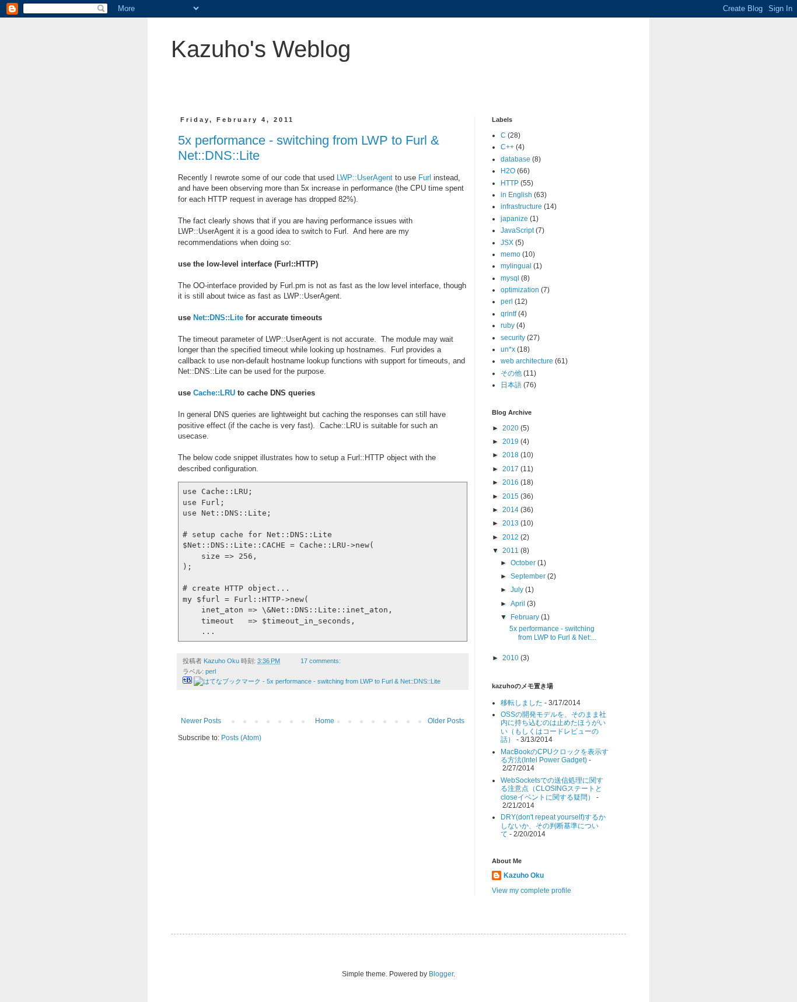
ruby (508, 325)
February (526, 617)
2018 (511, 455)
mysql (510, 278)
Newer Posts (201, 721)
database (515, 159)
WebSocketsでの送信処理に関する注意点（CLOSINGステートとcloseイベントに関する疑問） (552, 788)
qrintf (508, 314)
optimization (520, 290)
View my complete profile (531, 891)
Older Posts (446, 721)
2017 (511, 469)
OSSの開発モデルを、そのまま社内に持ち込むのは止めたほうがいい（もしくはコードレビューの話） (553, 727)
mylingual (516, 266)
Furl (424, 177)
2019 (511, 441)
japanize (514, 219)
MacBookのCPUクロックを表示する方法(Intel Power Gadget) (555, 756)
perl (210, 671)
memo (510, 254)
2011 (511, 550)
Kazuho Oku (524, 875)
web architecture (527, 361)
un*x (508, 349)
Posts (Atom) (241, 738)
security (513, 338)
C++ (507, 147)
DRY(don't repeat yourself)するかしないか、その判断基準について (553, 825)
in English (516, 195)
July (518, 590)
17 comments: (321, 660)
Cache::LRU (214, 392)
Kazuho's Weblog (261, 49)
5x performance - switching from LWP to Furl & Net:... (552, 633)
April (519, 604)
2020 (511, 428)
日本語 (511, 385)
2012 (511, 537)
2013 (511, 523)
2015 (511, 496)
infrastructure (521, 206)
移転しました (522, 703)
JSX (507, 243)
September (529, 576)
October (524, 563)
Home (324, 721)
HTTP (510, 183)
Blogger (441, 974)
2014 (511, 510)
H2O (508, 171)
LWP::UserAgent (365, 177)
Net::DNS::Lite (218, 317)
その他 (511, 373)
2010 (511, 658)
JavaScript (517, 230)
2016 (511, 482)
